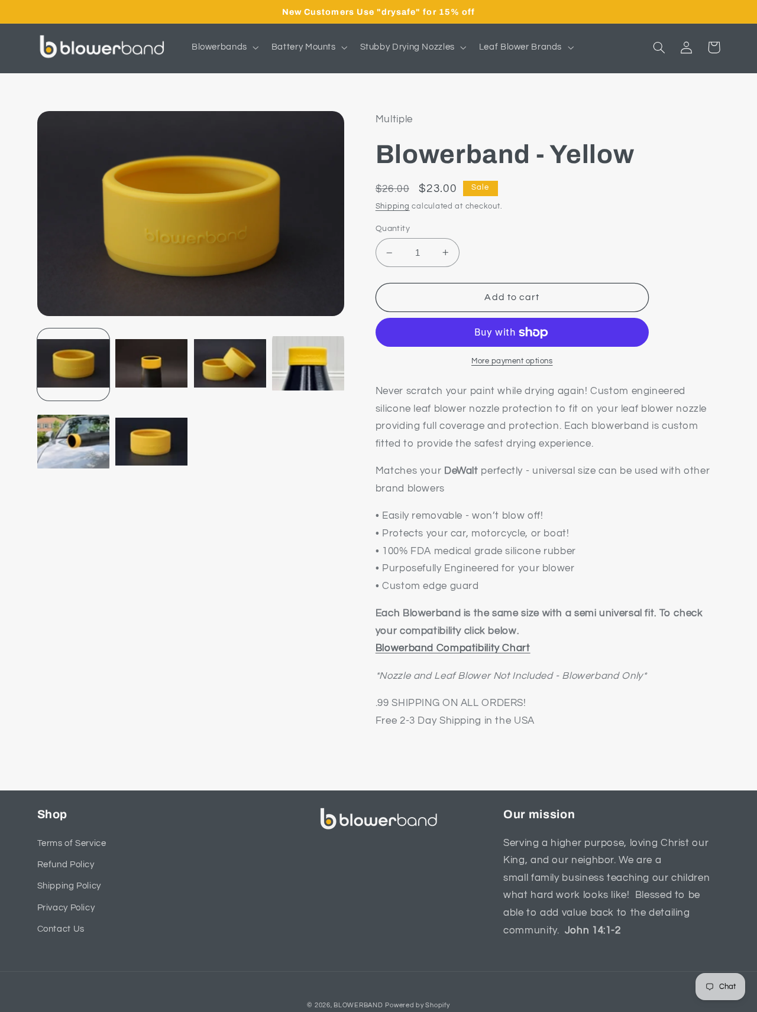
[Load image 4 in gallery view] (308, 364)
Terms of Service (71, 843)
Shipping (393, 206)
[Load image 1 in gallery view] (73, 364)
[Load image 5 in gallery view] (73, 442)
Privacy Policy (66, 907)
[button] (224, 47)
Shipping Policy (69, 885)
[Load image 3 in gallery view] (230, 364)
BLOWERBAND (358, 1005)
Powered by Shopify (417, 1005)
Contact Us (61, 929)
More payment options (512, 361)
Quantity (393, 228)
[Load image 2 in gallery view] (151, 364)
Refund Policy (66, 864)
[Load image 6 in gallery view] (151, 442)
